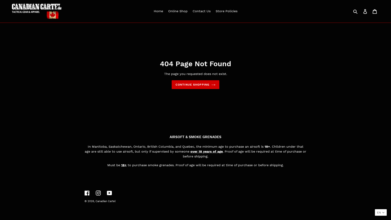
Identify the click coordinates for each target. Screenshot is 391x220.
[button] (381, 212)
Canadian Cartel (106, 201)
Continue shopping (192, 84)
